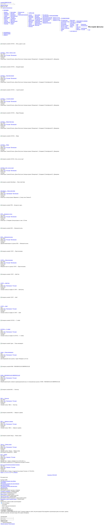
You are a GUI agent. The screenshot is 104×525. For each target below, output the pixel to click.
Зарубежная (84, 28)
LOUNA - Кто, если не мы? (7, 168)
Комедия (6, 18)
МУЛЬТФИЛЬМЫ (53, 15)
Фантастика (7, 22)
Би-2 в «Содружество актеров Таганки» (10, 464)
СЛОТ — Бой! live (5, 283)
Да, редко (4, 504)
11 (13, 472)
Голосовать (3, 510)
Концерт (8, 457)
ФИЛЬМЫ (5, 10)
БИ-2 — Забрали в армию (7, 421)
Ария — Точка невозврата (7, 352)
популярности (73, 31)
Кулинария (63, 24)
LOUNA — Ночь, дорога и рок (8, 52)
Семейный (13, 18)
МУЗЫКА (78, 22)
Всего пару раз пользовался (9, 506)
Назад (2, 472)
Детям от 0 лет (56, 17)
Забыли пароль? (4, 523)
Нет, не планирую (6, 508)
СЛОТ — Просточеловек (7, 260)
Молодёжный (38, 23)
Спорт (12, 23)
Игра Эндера (4, 494)
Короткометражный (23, 14)
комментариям (6, 33)
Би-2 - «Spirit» (4, 454)
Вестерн (13, 13)
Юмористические (47, 22)
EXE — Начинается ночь (7, 237)
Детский (13, 17)
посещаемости (6, 32)
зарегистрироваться (7, 7)
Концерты (83, 24)
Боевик (6, 12)
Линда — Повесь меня (6, 444)
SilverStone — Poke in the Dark (8, 191)
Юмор (62, 29)
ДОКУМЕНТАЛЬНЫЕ (82, 21)
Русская (83, 29)
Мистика (13, 19)
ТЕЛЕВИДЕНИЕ (65, 18)
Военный (6, 13)
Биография (13, 12)
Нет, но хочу (5, 507)
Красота (72, 25)
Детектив (6, 14)
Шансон (78, 29)
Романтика (37, 22)
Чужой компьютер (6, 522)
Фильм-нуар (21, 12)
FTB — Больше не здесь (6, 214)
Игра (19, 13)
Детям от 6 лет (56, 18)
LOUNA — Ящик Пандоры (7, 121)
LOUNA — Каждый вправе (7, 75)
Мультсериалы (46, 20)
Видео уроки (64, 26)
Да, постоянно (5, 503)
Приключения (14, 21)
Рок (77, 25)
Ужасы (5, 19)
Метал (77, 28)
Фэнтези (6, 23)
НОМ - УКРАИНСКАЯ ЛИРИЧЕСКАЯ (10, 375)
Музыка (72, 24)
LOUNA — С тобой (5, 329)
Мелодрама (7, 17)
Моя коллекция (4, 5)
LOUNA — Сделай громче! (7, 98)
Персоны (72, 21)
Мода (71, 26)
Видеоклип (13, 55)
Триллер (6, 21)
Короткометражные (47, 17)
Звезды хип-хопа (5, 496)
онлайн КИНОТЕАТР (6, 2)
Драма (5, 16)
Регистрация (12, 523)
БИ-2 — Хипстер (5, 398)
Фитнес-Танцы (64, 25)
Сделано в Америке (5, 491)
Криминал (13, 14)
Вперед (16, 472)
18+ (62, 30)
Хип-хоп (78, 26)
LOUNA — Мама (5, 144)
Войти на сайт (4, 521)
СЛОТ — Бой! (4, 306)
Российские (45, 15)
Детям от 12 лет (56, 20)
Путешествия (64, 20)
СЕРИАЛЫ (31, 13)
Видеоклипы (84, 25)
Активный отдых (65, 21)
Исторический (14, 16)
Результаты (9, 510)
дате (89, 29)
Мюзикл (13, 22)
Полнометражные (47, 18)
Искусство (63, 22)
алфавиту (5, 34)
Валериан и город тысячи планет (9, 499)
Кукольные (45, 21)
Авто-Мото (73, 22)
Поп (77, 24)
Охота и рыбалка (65, 28)
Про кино (72, 20)
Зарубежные (46, 16)
